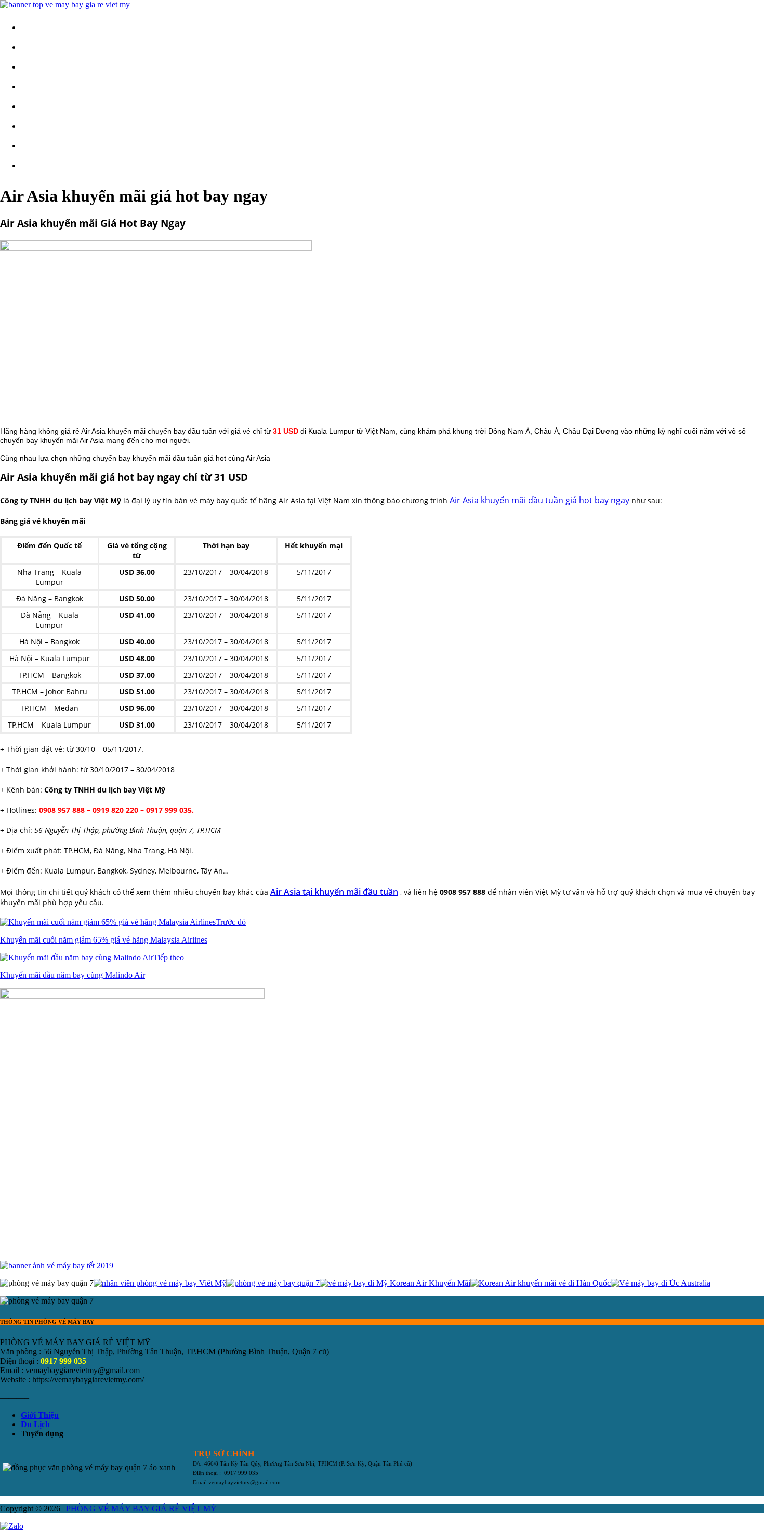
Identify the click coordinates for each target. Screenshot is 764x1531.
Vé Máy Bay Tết (57, 145)
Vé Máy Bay (50, 47)
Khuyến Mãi (50, 106)
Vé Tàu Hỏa (49, 165)
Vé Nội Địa (48, 66)
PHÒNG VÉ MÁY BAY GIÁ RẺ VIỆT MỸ (141, 1508)
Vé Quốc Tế (49, 86)
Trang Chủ (46, 27)
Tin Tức (42, 126)
